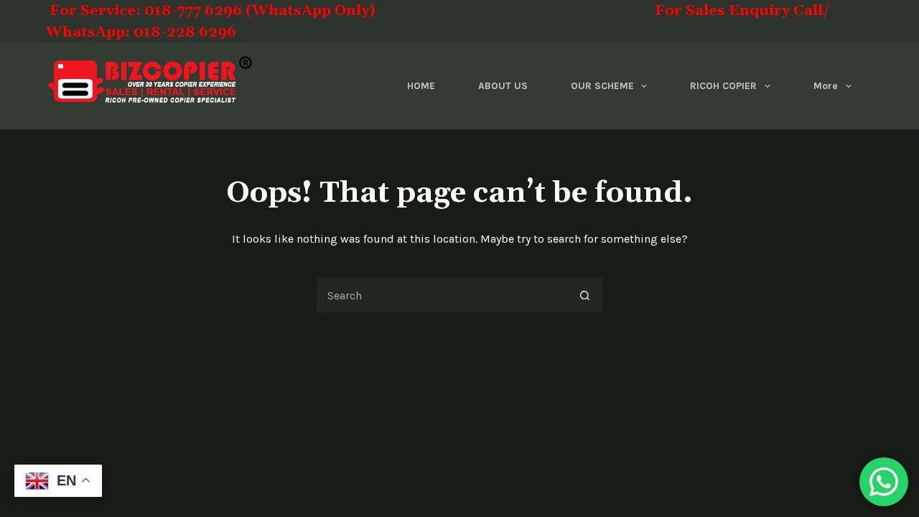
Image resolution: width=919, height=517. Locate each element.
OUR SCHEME (602, 86)
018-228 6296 (185, 32)
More (825, 86)
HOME (421, 86)
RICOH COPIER (723, 86)
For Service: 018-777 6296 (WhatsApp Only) (268, 10)
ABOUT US (503, 86)
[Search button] (585, 295)
